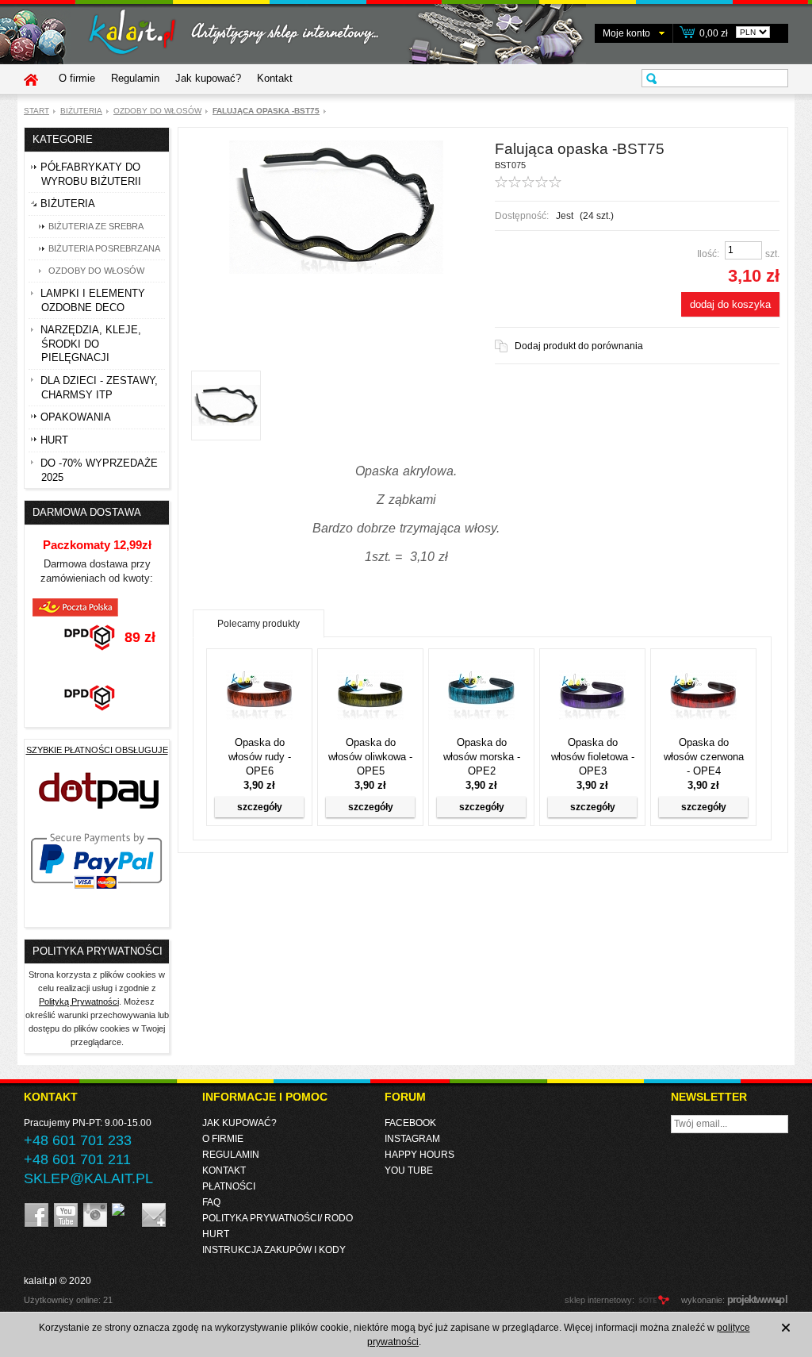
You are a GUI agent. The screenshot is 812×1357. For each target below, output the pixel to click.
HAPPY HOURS (419, 1154)
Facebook (410, 1122)
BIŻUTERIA (81, 110)
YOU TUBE (409, 1170)
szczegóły (259, 807)
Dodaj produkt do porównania (579, 346)
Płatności (228, 1186)
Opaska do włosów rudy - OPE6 (259, 756)
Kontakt (275, 78)
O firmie (77, 78)
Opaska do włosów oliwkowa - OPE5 (370, 756)
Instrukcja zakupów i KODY (274, 1249)
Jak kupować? (208, 78)
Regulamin (135, 78)
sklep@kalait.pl (88, 1178)
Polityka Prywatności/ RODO (277, 1218)
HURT (215, 1234)
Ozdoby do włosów (157, 110)
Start (36, 110)
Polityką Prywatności (79, 1001)
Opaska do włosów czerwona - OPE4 (704, 756)
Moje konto (626, 33)
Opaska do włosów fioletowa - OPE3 (592, 756)
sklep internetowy (598, 1300)
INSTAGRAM (412, 1138)
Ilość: (708, 253)
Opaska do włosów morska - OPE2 (481, 756)
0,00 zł (713, 33)
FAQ (211, 1202)
